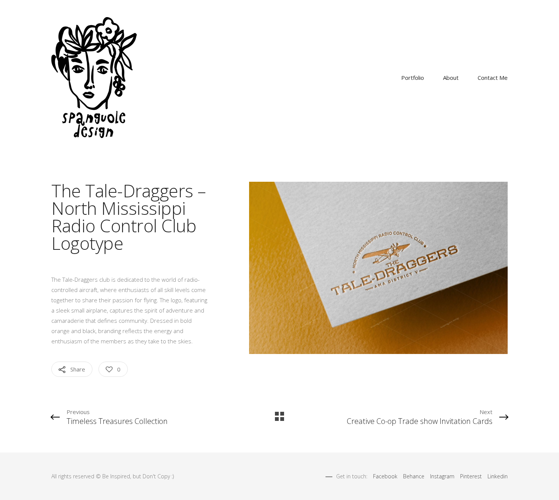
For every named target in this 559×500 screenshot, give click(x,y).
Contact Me (493, 77)
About (451, 77)
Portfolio (412, 77)
